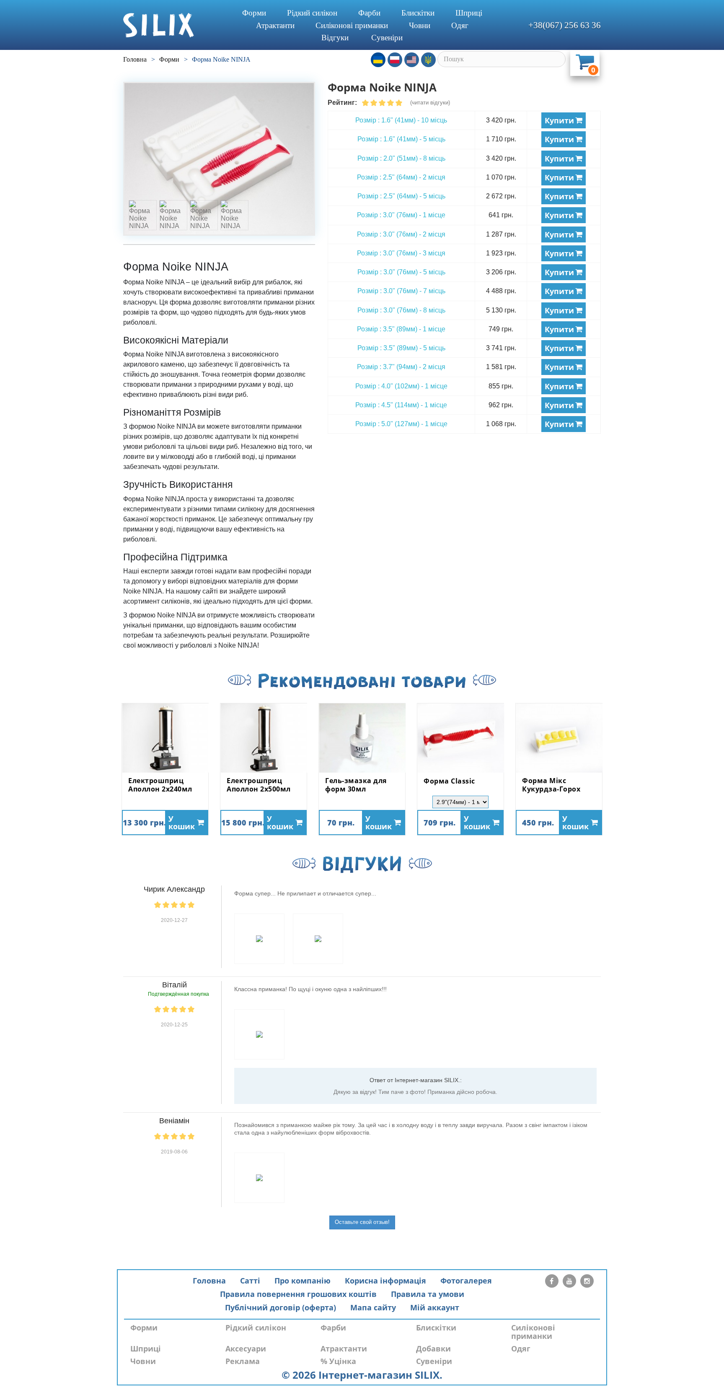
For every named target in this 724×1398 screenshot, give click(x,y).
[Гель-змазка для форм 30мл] (362, 738)
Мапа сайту (373, 1307)
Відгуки (335, 38)
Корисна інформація (385, 1281)
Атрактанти (275, 25)
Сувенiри (387, 38)
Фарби (369, 13)
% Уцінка (338, 1361)
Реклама (242, 1361)
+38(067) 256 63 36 (564, 25)
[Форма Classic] (460, 738)
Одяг (459, 25)
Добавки (433, 1348)
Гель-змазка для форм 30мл (356, 785)
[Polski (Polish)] (395, 59)
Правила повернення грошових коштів (298, 1294)
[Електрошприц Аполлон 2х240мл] (165, 738)
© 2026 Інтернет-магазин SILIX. (362, 1375)
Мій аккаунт (434, 1307)
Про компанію (302, 1281)
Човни (419, 25)
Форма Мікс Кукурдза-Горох (551, 785)
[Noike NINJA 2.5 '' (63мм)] (219, 158)
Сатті (250, 1281)
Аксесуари (245, 1348)
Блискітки (417, 13)
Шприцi (468, 13)
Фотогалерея (466, 1281)
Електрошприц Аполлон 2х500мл (259, 785)
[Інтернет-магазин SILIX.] (173, 25)
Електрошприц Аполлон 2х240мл (160, 785)
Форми (254, 13)
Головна (209, 1281)
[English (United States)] (411, 59)
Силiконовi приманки (351, 25)
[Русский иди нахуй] (428, 59)
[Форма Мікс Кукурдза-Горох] (559, 738)
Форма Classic (449, 781)
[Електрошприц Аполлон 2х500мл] (263, 738)
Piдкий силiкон (312, 13)
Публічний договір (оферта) (280, 1307)
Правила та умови (427, 1294)
